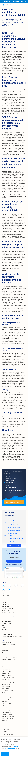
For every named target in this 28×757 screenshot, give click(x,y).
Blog (3, 625)
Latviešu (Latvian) (6, 710)
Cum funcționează (6, 621)
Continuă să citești (14, 545)
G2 (9, 589)
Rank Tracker (5, 595)
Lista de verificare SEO (7, 608)
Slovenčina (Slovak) (7, 714)
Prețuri (3, 655)
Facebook (3, 585)
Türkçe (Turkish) (6, 686)
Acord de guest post (7, 634)
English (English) (6, 664)
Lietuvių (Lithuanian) (7, 708)
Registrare (4, 652)
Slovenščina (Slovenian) (8, 716)
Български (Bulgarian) (7, 690)
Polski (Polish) (5, 679)
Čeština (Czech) (6, 692)
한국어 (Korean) (6, 720)
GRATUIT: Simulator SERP (8, 613)
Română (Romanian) (7, 712)
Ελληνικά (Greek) (6, 697)
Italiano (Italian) (6, 673)
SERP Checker (5, 600)
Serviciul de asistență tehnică (9, 659)
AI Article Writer (6, 610)
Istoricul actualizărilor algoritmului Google (12, 636)
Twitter (22, 585)
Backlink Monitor (6, 606)
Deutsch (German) (6, 667)
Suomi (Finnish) (5, 701)
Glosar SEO (5, 627)
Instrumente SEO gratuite (8, 632)
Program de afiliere (6, 623)
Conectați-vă (10, 564)
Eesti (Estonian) (6, 699)
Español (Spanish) (6, 669)
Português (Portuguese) (8, 682)
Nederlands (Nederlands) (8, 677)
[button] (25, 4)
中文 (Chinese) (5, 688)
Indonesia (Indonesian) (7, 705)
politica (16, 746)
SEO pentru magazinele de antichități (13, 538)
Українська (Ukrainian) (7, 718)
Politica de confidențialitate (8, 644)
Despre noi (4, 731)
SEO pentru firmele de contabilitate (13, 530)
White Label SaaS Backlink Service (10, 619)
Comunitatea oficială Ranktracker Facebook (16, 585)
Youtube (9, 585)
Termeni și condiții (6, 642)
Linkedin (3, 589)
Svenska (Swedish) (6, 684)
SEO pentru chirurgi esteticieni (11, 520)
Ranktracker (8, 5)
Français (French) (6, 671)
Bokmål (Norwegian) (7, 723)
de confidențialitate (10, 748)
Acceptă (5, 754)
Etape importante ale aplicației (9, 657)
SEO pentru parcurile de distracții (12, 527)
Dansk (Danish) (5, 695)
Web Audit (4, 602)
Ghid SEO (4, 629)
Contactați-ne (5, 729)
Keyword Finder (6, 597)
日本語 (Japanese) (6, 675)
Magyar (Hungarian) (7, 703)
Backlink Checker (6, 604)
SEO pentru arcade (9, 541)
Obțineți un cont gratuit (14, 561)
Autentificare (5, 650)
